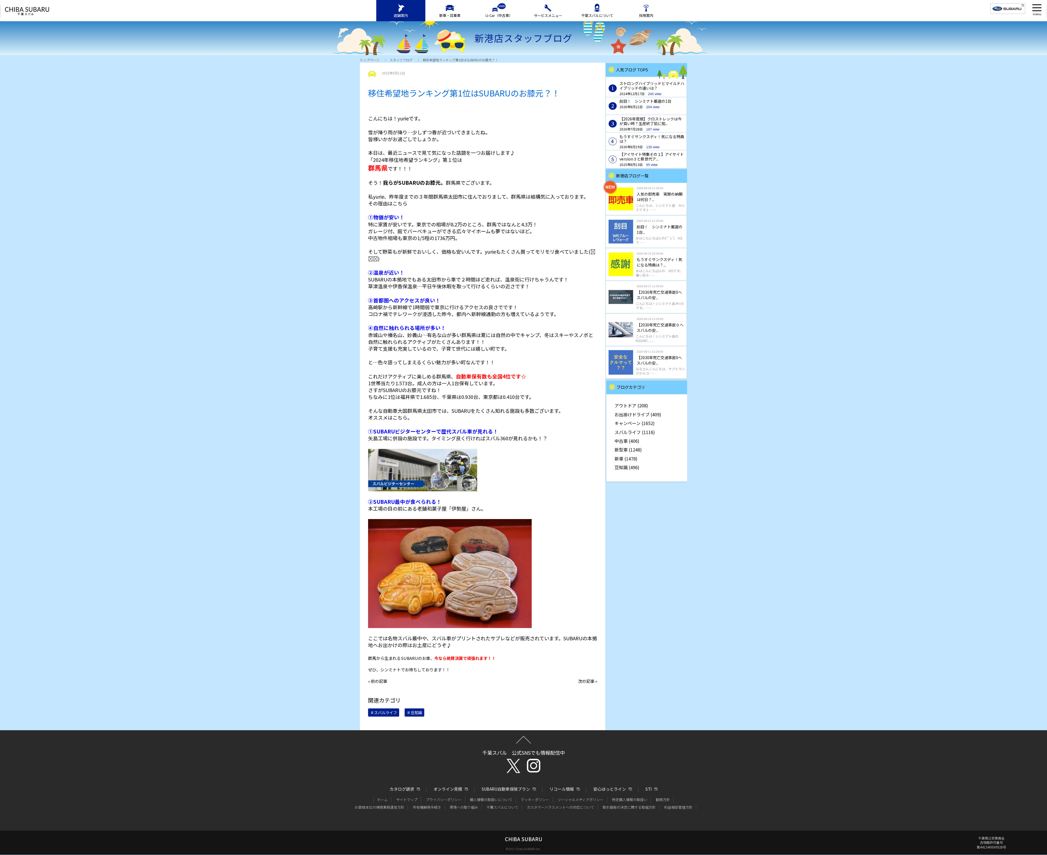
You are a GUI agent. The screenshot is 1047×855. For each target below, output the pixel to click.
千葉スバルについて (597, 15)
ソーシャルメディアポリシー (580, 799)
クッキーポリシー (535, 799)
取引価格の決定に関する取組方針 (629, 807)
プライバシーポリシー (443, 799)
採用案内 (646, 15)
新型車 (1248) (628, 449)
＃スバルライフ (383, 712)
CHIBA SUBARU (27, 11)
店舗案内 (401, 15)
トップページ (370, 59)
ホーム (382, 799)
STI (648, 789)
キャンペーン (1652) (635, 423)
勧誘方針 (663, 799)
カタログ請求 (402, 789)
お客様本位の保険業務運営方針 (379, 807)
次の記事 (586, 681)
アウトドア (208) (631, 405)
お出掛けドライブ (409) (638, 414)
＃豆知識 (414, 712)
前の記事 (379, 681)
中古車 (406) (627, 441)
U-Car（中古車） (499, 15)
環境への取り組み (464, 807)
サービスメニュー (548, 15)
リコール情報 (561, 789)
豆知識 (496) (627, 467)
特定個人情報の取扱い (629, 799)
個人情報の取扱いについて (491, 799)
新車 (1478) (626, 458)
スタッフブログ (401, 59)
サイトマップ (406, 799)
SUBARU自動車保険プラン (506, 789)
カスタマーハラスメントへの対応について (560, 807)
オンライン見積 (448, 789)
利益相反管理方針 (678, 807)
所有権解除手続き (427, 807)
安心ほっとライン (609, 789)
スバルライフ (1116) (635, 432)
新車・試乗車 (450, 15)
